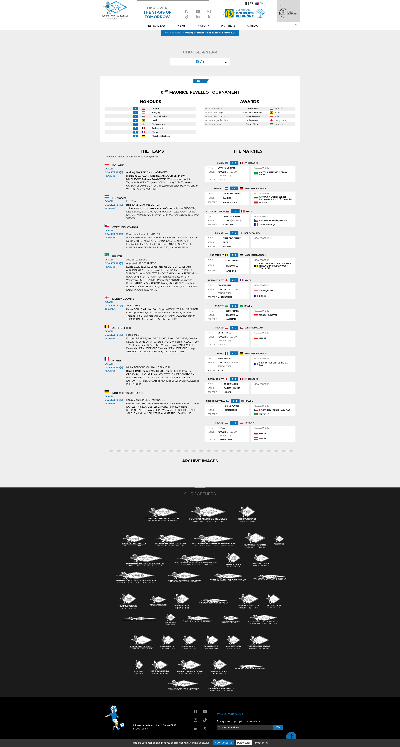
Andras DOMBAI (151, 204)
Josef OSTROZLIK (151, 234)
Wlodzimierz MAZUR (161, 175)
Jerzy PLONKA (182, 185)
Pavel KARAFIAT (181, 241)
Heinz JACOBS (144, 406)
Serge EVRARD (147, 341)
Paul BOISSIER (173, 371)
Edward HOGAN (172, 312)
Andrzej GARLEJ (174, 182)
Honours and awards (208, 32)
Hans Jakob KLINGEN (137, 400)
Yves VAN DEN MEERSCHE (172, 348)
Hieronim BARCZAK (137, 175)
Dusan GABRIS (134, 241)
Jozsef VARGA (167, 208)
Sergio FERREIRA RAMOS (148, 276)
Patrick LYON (145, 380)
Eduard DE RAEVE (177, 338)
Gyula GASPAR (164, 211)
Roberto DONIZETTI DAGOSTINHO (155, 273)
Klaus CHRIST (183, 403)
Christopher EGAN (136, 312)
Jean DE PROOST (156, 338)
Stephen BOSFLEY (169, 309)
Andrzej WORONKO (147, 189)
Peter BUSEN (167, 403)
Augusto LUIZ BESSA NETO (141, 263)
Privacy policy (261, 742)
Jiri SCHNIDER (160, 247)
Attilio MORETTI (162, 380)
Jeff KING (187, 312)
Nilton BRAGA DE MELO (160, 270)
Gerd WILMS (184, 413)
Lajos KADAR (181, 211)
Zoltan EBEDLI (134, 208)
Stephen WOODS (168, 319)
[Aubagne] (134, 540)
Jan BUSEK (171, 237)
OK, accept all (224, 742)
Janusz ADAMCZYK (157, 172)
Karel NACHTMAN (172, 244)
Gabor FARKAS (150, 377)
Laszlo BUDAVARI (185, 208)
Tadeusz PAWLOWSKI (154, 179)
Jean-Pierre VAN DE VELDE (179, 345)
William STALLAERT (183, 341)
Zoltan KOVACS (145, 215)
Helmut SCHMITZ (147, 413)
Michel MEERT (134, 334)
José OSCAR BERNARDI (172, 266)
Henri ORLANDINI (160, 367)
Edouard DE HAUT (136, 338)
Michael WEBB (149, 319)
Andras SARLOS (182, 215)
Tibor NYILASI (151, 208)
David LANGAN (149, 309)
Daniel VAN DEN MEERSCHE (141, 348)
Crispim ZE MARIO (147, 289)
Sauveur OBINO (180, 380)
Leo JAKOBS (160, 406)
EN (261, 3)
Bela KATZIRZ (133, 204)
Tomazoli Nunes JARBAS (176, 276)
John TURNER (133, 305)
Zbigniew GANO (156, 182)
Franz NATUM (157, 400)
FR (251, 3)
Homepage (189, 32)
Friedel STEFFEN (167, 413)
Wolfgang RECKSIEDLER (175, 410)
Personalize (243, 742)
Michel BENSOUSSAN (138, 367)
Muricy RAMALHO (171, 283)
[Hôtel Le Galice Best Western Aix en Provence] (142, 642)
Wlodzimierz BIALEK (178, 179)
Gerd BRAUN (133, 403)
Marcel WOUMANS (173, 351)
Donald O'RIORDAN (156, 315)
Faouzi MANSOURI (153, 371)
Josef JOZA (166, 241)
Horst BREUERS (150, 403)
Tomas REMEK (144, 247)
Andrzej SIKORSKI (136, 172)
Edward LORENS (149, 185)
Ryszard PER (166, 185)
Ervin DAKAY (148, 211)
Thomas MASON (135, 315)
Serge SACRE (163, 341)
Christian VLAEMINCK (150, 351)
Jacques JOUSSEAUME (172, 377)
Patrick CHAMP (144, 374)
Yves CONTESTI (162, 374)
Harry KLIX (174, 406)
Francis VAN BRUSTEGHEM (148, 345)
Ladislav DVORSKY (188, 237)
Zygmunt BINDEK (136, 182)
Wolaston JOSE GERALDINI (141, 280)
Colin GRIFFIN (155, 312)
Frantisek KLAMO (135, 244)
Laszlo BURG (133, 211)
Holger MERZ (154, 410)
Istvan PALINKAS (164, 215)
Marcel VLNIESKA (179, 247)
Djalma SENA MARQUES (150, 286)
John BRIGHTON (189, 309)
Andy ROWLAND (177, 315)
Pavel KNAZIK (133, 234)
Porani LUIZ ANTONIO (169, 280)
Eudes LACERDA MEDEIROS (142, 266)
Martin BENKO (156, 237)
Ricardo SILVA (172, 286)
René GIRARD (134, 371)
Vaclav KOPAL (154, 244)
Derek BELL (133, 309)
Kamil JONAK (151, 241)
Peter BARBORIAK (136, 237)
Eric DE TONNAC (180, 374)
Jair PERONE (153, 283)
